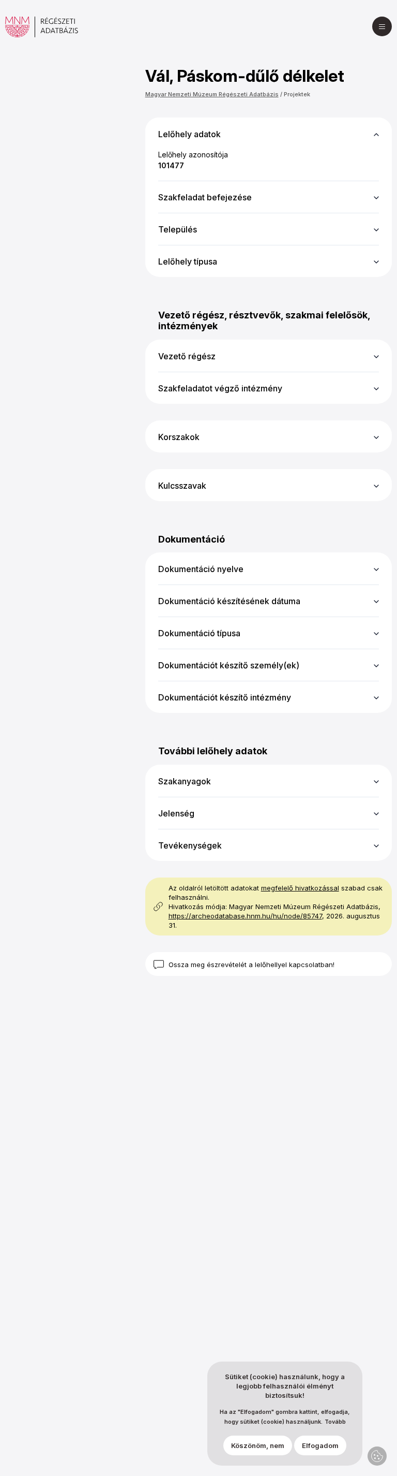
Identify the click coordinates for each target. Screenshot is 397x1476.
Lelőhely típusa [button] (187, 261)
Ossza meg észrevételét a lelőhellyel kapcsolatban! (251, 964)
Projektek (297, 94)
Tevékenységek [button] (190, 845)
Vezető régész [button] (187, 356)
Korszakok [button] (179, 437)
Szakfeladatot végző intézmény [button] (220, 388)
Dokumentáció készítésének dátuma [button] (229, 601)
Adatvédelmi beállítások (377, 1456)
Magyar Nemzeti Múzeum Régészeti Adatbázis (212, 94)
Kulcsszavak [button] (182, 485)
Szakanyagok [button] (184, 781)
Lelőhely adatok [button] (189, 134)
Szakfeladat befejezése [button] (205, 197)
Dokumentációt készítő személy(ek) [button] (228, 665)
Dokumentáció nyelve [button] (200, 569)
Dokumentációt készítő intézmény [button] (224, 697)
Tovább (335, 1422)
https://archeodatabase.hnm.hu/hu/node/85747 (245, 916)
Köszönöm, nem (257, 1445)
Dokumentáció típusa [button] (199, 633)
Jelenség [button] (176, 813)
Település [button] (177, 229)
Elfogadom (320, 1445)
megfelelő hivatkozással (300, 888)
